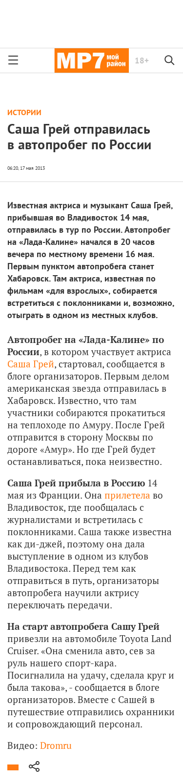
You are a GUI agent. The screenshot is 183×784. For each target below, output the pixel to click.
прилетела (127, 495)
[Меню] (13, 60)
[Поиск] (170, 60)
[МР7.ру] (91, 60)
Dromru (56, 745)
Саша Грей (30, 364)
